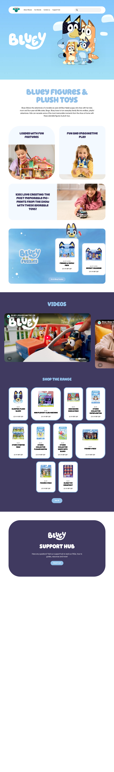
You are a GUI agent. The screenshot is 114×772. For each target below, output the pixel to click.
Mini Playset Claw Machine (46, 413)
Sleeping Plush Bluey (18, 410)
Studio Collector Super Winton (96, 411)
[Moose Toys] (16, 10)
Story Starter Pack (18, 446)
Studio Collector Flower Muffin (40, 447)
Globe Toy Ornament (68, 484)
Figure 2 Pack (46, 483)
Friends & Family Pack (67, 264)
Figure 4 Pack (90, 449)
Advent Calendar (93, 268)
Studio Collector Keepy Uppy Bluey (63, 448)
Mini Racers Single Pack (73, 410)
